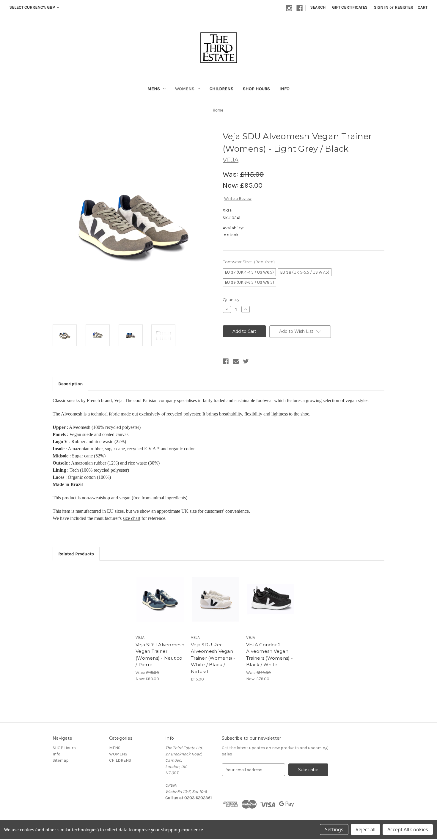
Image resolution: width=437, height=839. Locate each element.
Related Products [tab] (76, 553)
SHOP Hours (256, 88)
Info (284, 88)
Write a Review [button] (237, 198)
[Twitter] (246, 361)
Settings (334, 829)
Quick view (155, 594)
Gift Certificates (349, 7)
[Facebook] (299, 8)
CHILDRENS (221, 88)
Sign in (381, 7)
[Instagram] (289, 8)
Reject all (365, 829)
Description (70, 383)
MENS (153, 88)
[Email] (236, 361)
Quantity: (231, 299)
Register (404, 7)
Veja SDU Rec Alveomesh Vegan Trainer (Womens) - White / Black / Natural (213, 658)
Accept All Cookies (407, 829)
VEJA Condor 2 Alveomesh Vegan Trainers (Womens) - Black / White (269, 655)
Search (318, 7)
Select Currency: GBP (33, 7)
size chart (131, 518)
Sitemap (61, 760)
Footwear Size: (249, 261)
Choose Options (160, 604)
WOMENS (184, 88)
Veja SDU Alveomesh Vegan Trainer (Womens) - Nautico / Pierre (160, 655)
